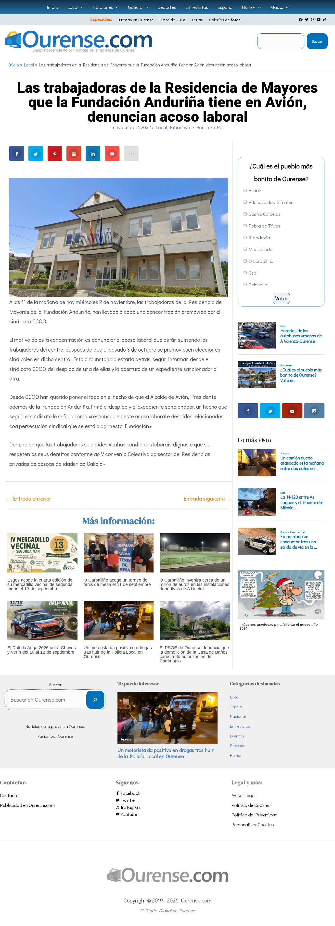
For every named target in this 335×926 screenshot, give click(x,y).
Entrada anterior (28, 498)
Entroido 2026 (173, 20)
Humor (236, 755)
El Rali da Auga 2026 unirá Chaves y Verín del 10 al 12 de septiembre (41, 650)
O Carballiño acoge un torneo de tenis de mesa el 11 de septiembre (117, 582)
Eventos (237, 736)
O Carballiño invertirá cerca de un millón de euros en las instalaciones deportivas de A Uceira (194, 584)
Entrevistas (240, 726)
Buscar (317, 41)
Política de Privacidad (255, 815)
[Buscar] (95, 700)
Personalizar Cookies (253, 824)
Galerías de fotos (225, 20)
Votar (281, 298)
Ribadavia (181, 127)
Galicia (236, 707)
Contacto (9, 795)
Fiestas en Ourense (136, 20)
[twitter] (307, 19)
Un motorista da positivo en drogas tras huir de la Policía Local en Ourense (118, 652)
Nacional (238, 716)
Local (161, 127)
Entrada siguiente (208, 498)
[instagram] (313, 19)
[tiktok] (325, 19)
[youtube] (319, 19)
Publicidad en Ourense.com (27, 805)
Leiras (197, 20)
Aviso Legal (244, 795)
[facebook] (301, 19)
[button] (81, 7)
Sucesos (237, 745)
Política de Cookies (251, 805)
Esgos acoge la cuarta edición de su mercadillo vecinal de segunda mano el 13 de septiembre (40, 584)
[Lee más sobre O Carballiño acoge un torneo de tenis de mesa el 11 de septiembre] (119, 552)
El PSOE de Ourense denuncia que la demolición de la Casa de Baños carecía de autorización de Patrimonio (194, 654)
